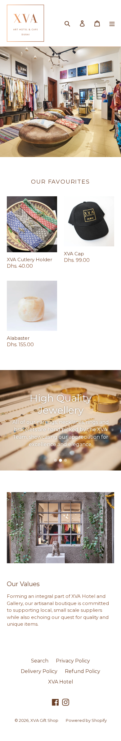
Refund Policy (82, 671)
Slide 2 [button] (60, 460)
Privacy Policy (73, 661)
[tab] (55, 460)
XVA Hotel (60, 682)
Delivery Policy (39, 671)
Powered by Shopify (86, 720)
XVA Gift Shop (44, 720)
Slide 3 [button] (65, 460)
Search (39, 661)
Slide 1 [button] (55, 460)
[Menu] (112, 23)
